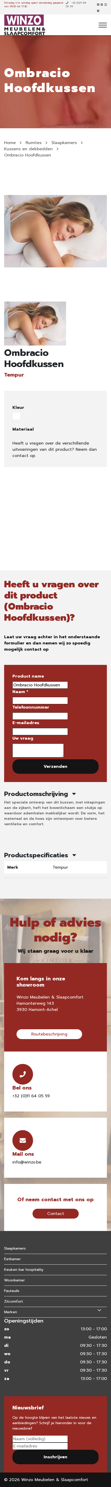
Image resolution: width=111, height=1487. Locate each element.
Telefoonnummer (30, 707)
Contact (55, 1214)
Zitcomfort (13, 1301)
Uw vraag (22, 738)
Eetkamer (12, 1259)
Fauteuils (11, 1291)
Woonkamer (14, 1280)
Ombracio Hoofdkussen (27, 155)
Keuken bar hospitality (23, 1269)
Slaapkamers (64, 143)
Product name (28, 676)
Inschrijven (55, 1457)
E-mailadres (25, 723)
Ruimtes (34, 143)
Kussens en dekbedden (28, 149)
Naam (20, 692)
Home (10, 143)
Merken (10, 1312)
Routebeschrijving (49, 1034)
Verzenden (55, 766)
